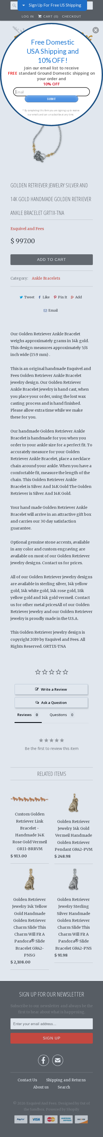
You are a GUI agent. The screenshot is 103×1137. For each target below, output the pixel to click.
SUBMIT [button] (51, 98)
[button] (95, 30)
